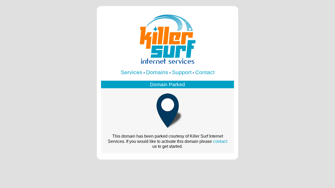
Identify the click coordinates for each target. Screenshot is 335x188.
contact (220, 141)
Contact (205, 72)
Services (131, 72)
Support (182, 72)
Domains (157, 72)
